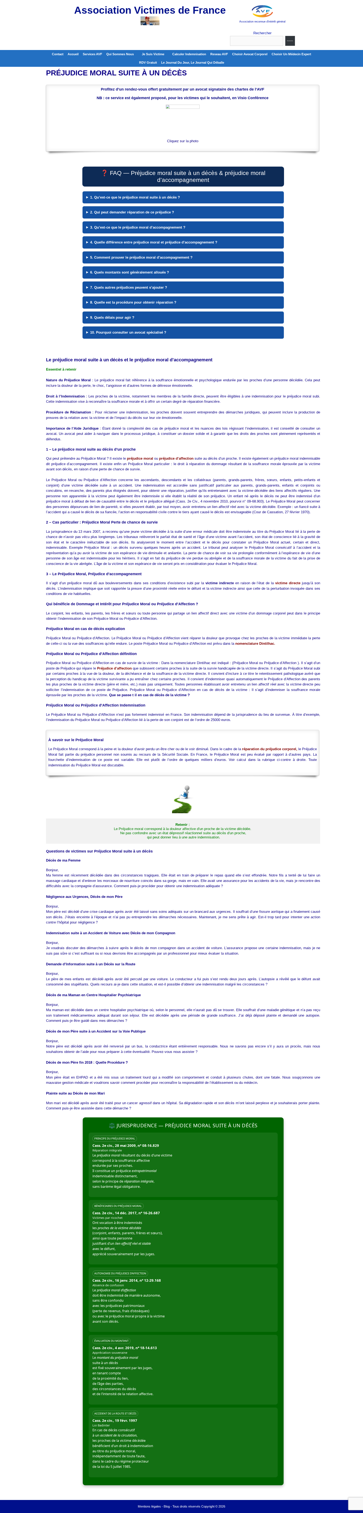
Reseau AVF (219, 54)
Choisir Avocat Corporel (249, 54)
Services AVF (92, 54)
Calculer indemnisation (189, 54)
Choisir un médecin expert (291, 54)
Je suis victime (153, 54)
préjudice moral (140, 458)
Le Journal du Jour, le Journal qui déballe (192, 62)
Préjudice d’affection (114, 668)
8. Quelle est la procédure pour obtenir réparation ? (133, 302)
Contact (57, 54)
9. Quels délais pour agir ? (112, 318)
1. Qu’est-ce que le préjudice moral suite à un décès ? (135, 197)
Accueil (73, 54)
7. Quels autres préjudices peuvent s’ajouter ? (128, 287)
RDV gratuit (148, 62)
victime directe (287, 583)
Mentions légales (149, 1506)
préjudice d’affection (176, 458)
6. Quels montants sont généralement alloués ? (129, 272)
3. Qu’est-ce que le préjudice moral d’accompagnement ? (137, 227)
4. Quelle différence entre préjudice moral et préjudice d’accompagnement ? (153, 242)
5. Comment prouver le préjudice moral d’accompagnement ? (141, 257)
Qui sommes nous (120, 54)
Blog (167, 1506)
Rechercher (262, 33)
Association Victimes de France (150, 10)
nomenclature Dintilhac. (255, 644)
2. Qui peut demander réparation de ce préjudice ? (132, 212)
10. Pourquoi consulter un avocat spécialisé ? (128, 332)
